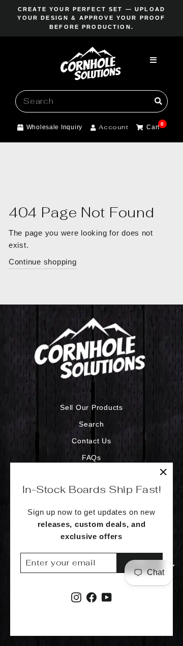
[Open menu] (153, 61)
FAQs (91, 458)
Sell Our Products (91, 407)
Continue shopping (43, 262)
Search (91, 424)
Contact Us (91, 441)
